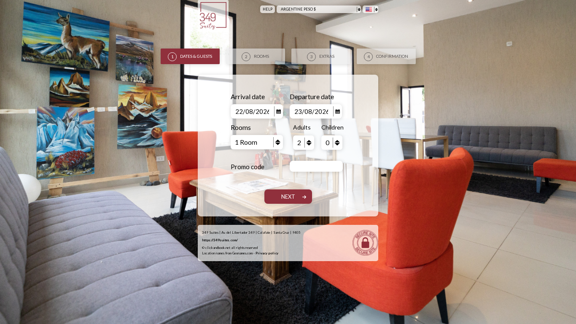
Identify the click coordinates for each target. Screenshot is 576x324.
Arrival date (248, 96)
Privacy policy (267, 253)
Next (288, 196)
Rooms (241, 127)
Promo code (247, 166)
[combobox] (319, 9)
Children (331, 127)
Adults (302, 127)
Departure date (312, 96)
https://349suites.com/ (220, 240)
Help (267, 9)
